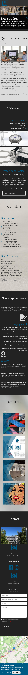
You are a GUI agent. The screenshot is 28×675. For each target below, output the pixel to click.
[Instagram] (17, 567)
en (10, 3)
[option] (14, 18)
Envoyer (7, 626)
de (15, 3)
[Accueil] (5, 3)
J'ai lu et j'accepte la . (10, 620)
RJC (9, 309)
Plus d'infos (17, 669)
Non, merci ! (16, 672)
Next (26, 18)
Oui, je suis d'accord (6, 672)
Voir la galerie (11, 280)
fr (12, 3)
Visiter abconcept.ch (10, 193)
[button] (14, 648)
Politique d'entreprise (21, 310)
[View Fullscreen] (2, 643)
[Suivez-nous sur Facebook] (11, 567)
